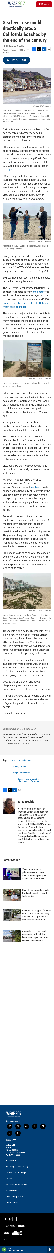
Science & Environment (22, 760)
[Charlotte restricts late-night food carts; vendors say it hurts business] (12, 895)
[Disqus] (27, 996)
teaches (35, 487)
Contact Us (10, 1179)
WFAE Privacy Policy (14, 1197)
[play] (4, 1249)
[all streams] (50, 1249)
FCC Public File (12, 1191)
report (10, 169)
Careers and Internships (16, 1173)
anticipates (39, 291)
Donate (45, 4)
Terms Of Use (12, 1203)
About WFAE (11, 1161)
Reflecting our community (17, 1167)
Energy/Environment (21, 773)
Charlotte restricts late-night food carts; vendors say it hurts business (35, 893)
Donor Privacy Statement (17, 1185)
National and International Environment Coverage (29, 780)
